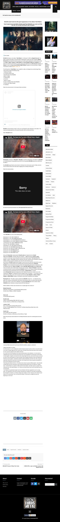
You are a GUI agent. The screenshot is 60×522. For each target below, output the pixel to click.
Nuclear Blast (48, 214)
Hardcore (48, 187)
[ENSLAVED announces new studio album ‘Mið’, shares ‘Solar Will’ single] (47, 77)
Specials (37, 6)
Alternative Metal (49, 149)
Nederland (19, 449)
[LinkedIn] (13, 458)
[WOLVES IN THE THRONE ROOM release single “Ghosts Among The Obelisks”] (54, 99)
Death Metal (48, 170)
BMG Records (49, 162)
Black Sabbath (49, 160)
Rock (51, 224)
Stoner (47, 230)
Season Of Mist (49, 227)
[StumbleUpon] (16, 458)
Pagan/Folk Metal (49, 216)
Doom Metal (48, 176)
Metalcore (48, 200)
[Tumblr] (19, 458)
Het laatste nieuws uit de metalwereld (12, 15)
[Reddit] (24, 458)
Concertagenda (43, 6)
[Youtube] (27, 418)
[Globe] (14, 418)
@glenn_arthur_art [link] (16, 66)
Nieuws (17, 6)
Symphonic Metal (26, 449)
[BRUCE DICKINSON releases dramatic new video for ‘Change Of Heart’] (47, 99)
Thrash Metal (48, 235)
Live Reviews (31, 6)
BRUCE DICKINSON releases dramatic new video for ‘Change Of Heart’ (47, 110)
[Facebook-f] (18, 418)
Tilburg (54, 235)
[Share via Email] (27, 458)
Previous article (7, 464)
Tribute (47, 238)
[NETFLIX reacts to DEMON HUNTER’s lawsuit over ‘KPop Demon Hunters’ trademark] (47, 122)
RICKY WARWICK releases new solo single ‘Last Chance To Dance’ (47, 68)
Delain (8, 449)
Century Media (49, 168)
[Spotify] (31, 418)
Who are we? (5, 482)
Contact (15, 10)
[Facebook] (5, 458)
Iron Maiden (48, 195)
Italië (54, 195)
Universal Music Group (50, 241)
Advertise (4, 486)
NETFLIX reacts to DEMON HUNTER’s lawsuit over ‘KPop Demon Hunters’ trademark (47, 135)
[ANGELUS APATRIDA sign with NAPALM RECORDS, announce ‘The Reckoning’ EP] (54, 77)
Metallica (54, 203)
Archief (19, 10)
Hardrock (54, 187)
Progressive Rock (49, 222)
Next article (40, 464)
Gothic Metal (48, 184)
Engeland (54, 179)
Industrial (48, 192)
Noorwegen (48, 211)
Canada (47, 165)
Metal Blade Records (50, 197)
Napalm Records (13, 449)
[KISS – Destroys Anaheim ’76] (54, 122)
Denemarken (48, 173)
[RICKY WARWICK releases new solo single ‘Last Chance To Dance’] (47, 57)
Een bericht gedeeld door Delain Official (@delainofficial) (19, 124)
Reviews (26, 6)
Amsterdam (48, 154)
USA (47, 243)
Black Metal (48, 157)
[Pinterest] (21, 458)
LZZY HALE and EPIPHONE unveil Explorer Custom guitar (54, 68)
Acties (48, 6)
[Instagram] (24, 418)
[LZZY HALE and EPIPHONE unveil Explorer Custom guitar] (54, 57)
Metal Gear (48, 203)
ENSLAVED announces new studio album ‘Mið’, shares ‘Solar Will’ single (47, 88)
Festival (47, 181)
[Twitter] (21, 418)
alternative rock (49, 152)
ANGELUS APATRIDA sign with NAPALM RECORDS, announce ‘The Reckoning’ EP (54, 89)
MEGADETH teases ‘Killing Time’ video (11, 466)
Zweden (51, 243)
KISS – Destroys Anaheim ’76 (54, 131)
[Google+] (10, 458)
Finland (52, 181)
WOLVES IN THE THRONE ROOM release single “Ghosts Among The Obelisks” (54, 112)
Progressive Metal (50, 219)
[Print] (30, 458)
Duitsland (48, 179)
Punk (47, 224)
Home (14, 6)
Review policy (5, 484)
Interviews (21, 6)
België (54, 154)
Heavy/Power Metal (50, 189)
